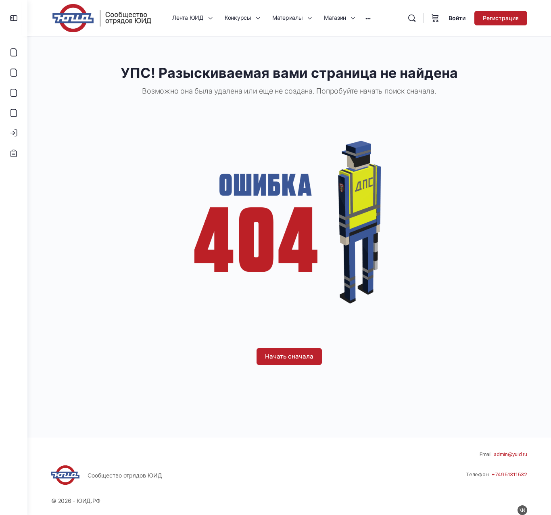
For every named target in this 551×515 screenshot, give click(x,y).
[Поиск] (412, 18)
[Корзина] (435, 18)
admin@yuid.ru (510, 454)
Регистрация (501, 18)
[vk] (522, 510)
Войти (457, 18)
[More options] (368, 18)
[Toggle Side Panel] (13, 18)
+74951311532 (509, 474)
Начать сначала (289, 356)
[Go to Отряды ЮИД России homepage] (101, 17)
